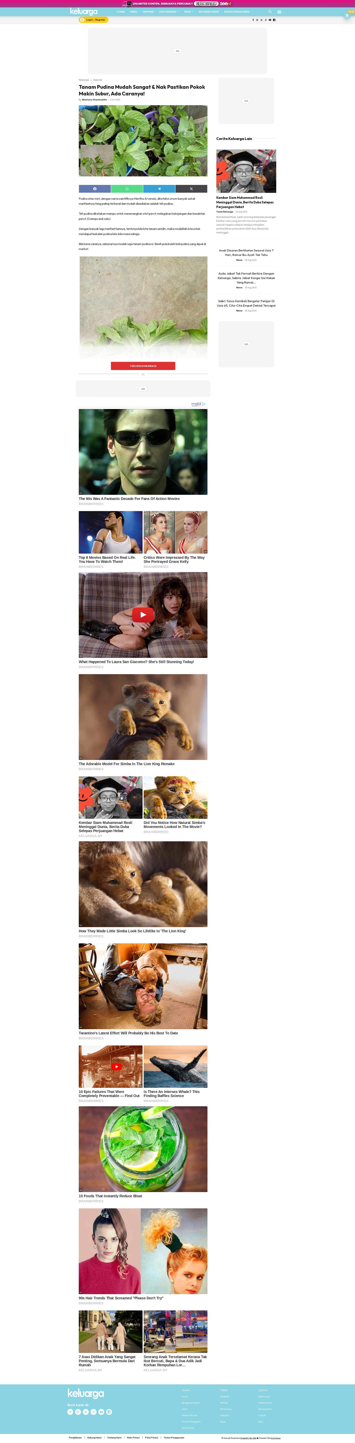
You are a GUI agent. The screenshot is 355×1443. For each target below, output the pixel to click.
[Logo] (83, 11)
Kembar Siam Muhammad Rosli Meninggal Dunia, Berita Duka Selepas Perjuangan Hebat (245, 202)
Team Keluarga (224, 211)
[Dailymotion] (274, 20)
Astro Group (275, 1438)
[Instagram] (257, 20)
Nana (239, 259)
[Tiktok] (266, 20)
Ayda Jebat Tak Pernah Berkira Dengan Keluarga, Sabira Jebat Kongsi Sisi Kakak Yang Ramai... (246, 277)
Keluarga (84, 79)
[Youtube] (270, 20)
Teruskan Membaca (143, 365)
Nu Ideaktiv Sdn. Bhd (248, 1438)
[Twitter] (261, 20)
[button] (270, 11)
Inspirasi (97, 79)
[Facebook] (253, 20)
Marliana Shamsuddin (94, 99)
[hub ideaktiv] (279, 10)
